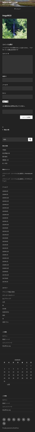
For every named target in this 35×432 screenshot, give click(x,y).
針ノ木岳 (4, 163)
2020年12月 (5, 251)
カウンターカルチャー (8, 295)
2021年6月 (5, 241)
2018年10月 (5, 268)
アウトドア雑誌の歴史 (8, 292)
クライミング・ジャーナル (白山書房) (12, 173)
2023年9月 (5, 218)
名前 (4, 76)
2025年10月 (5, 198)
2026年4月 (5, 191)
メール (5, 84)
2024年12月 (5, 201)
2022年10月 (5, 224)
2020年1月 (5, 255)
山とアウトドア (6, 298)
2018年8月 (5, 271)
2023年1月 (5, 221)
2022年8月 (5, 228)
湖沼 (3, 315)
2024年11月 (5, 204)
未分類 (4, 308)
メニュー (18, 9)
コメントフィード (7, 342)
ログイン (4, 336)
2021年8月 (5, 238)
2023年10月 (5, 214)
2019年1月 (5, 261)
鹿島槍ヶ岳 (5, 160)
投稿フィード (6, 339)
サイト (4, 93)
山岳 (3, 302)
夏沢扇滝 (4, 156)
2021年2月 (5, 248)
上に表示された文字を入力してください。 (14, 106)
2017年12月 (5, 275)
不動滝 (4, 150)
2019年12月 (5, 258)
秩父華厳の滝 (6, 153)
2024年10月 (5, 208)
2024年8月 (5, 211)
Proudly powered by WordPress (10, 428)
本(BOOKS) (5, 312)
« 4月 (8, 384)
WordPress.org (6, 346)
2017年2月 (5, 281)
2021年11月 (5, 234)
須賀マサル (5, 322)
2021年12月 (5, 231)
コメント (5, 53)
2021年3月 (5, 245)
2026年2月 (5, 194)
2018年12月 (5, 265)
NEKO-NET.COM (10, 2)
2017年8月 (5, 278)
